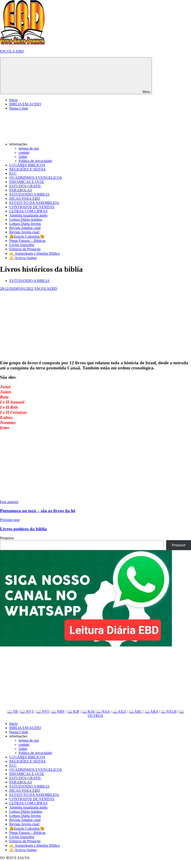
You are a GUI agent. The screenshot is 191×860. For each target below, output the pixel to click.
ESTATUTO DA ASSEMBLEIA (34, 203)
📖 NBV (58, 711)
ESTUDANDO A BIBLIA (29, 194)
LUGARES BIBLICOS (27, 165)
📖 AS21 (119, 711)
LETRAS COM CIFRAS (28, 211)
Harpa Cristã (18, 108)
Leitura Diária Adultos (25, 219)
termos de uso (29, 148)
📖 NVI (42, 711)
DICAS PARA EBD (24, 199)
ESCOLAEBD (45, 289)
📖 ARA (151, 711)
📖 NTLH (169, 711)
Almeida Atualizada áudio (28, 215)
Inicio (13, 100)
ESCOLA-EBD (12, 51)
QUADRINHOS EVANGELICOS (35, 178)
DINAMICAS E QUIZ (26, 182)
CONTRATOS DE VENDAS (32, 207)
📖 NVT (27, 711)
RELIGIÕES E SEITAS (27, 169)
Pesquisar (7, 538)
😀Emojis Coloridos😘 (26, 236)
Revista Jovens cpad (24, 232)
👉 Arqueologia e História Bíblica (34, 253)
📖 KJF (73, 711)
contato (24, 152)
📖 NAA (103, 711)
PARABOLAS (20, 190)
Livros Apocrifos (21, 245)
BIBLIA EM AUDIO (25, 104)
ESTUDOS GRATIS (25, 186)
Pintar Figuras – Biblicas (27, 241)
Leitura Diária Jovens (25, 224)
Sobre (23, 157)
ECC (13, 173)
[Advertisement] (95, 323)
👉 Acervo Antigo (23, 258)
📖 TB (12, 711)
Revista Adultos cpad (25, 228)
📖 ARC (135, 711)
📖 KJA (88, 711)
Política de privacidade (35, 161)
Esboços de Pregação (25, 249)
